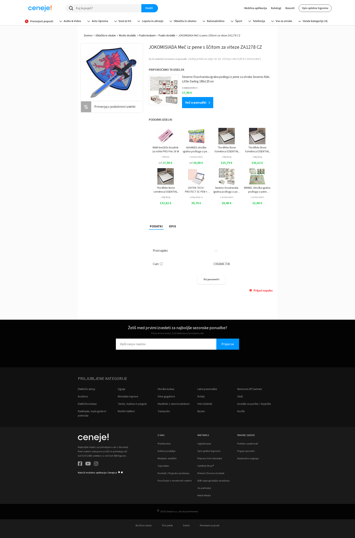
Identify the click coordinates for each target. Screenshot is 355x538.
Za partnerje (204, 488)
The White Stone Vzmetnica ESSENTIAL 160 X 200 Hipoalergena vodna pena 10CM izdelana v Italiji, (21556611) (226, 149)
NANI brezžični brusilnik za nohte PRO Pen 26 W (165, 149)
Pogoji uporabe (246, 451)
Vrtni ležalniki (204, 404)
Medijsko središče (167, 458)
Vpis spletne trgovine (315, 8)
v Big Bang (226, 157)
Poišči (149, 8)
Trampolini (164, 411)
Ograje (121, 389)
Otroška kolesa (166, 389)
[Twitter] (88, 464)
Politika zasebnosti (247, 443)
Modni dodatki (127, 35)
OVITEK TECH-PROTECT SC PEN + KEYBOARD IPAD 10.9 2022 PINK (196, 190)
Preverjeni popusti (209, 525)
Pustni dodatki (167, 35)
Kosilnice (83, 396)
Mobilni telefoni (126, 411)
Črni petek (167, 525)
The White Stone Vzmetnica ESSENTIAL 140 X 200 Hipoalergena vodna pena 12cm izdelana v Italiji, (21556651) (257, 149)
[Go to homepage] (39, 8)
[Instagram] (96, 464)
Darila (186, 525)
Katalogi (276, 8)
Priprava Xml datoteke (209, 458)
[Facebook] (80, 464)
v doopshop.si (196, 197)
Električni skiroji (86, 389)
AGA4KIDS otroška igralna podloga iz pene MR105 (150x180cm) (196, 149)
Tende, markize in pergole (132, 404)
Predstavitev (164, 443)
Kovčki (241, 411)
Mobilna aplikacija (255, 8)
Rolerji (201, 396)
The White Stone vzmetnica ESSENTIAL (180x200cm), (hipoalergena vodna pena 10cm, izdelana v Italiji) (165, 190)
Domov (88, 35)
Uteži (240, 396)
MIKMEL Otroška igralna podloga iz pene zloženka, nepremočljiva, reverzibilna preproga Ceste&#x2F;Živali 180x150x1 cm (257, 190)
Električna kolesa (87, 404)
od (165, 163)
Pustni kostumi (147, 35)
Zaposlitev (163, 466)
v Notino (165, 157)
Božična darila (144, 525)
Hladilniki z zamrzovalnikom (174, 404)
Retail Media (204, 495)
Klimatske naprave (128, 396)
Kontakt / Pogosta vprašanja (173, 473)
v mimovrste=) (196, 157)
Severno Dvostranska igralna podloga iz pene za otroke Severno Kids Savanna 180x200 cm (226, 190)
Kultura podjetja (166, 451)
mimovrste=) (254, 59)
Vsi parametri (211, 279)
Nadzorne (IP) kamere (249, 389)
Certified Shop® (205, 466)
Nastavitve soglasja (248, 458)
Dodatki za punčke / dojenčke (254, 404)
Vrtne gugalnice (166, 396)
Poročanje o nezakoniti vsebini (175, 480)
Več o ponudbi (195, 102)
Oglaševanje (204, 443)
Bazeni (201, 411)
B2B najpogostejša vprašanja (213, 480)
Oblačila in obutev (106, 35)
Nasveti (290, 8)
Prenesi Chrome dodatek (210, 473)
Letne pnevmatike (207, 389)
